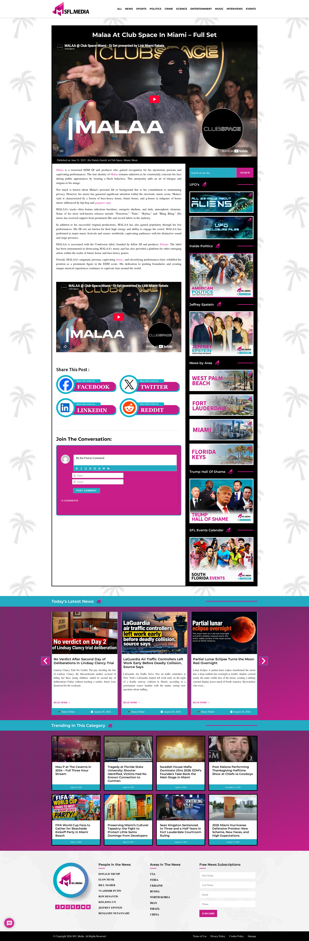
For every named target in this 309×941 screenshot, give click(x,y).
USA (152, 874)
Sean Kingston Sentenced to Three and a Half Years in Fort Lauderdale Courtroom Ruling (180, 830)
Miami (127, 160)
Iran (153, 903)
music (119, 259)
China (154, 914)
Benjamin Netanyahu (114, 913)
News (129, 8)
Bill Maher (106, 885)
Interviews (235, 8)
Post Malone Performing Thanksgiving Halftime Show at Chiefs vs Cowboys (232, 770)
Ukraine (156, 886)
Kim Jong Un (107, 902)
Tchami (164, 244)
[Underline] (86, 468)
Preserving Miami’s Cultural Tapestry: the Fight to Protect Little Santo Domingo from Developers (128, 830)
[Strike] (90, 468)
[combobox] (212, 173)
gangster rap (102, 202)
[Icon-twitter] (62, 907)
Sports (141, 8)
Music (219, 8)
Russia (155, 891)
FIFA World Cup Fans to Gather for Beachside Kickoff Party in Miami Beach (72, 830)
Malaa (59, 170)
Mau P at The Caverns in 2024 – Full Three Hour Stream (73, 770)
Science (181, 8)
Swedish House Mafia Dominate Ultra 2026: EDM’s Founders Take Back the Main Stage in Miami (180, 772)
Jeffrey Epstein (110, 907)
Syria (154, 880)
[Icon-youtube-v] (83, 907)
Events (251, 8)
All (119, 8)
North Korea (160, 897)
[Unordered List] (99, 468)
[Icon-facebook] (57, 907)
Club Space (116, 160)
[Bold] (77, 468)
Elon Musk (106, 879)
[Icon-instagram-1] (68, 907)
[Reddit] (88, 907)
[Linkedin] (73, 907)
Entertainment (201, 8)
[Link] (108, 468)
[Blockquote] (104, 468)
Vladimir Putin (109, 890)
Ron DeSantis (108, 896)
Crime (169, 8)
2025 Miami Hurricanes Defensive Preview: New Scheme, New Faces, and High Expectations (230, 830)
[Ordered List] (95, 468)
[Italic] (81, 468)
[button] (45, 661)
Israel (155, 909)
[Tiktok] (78, 907)
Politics (155, 8)
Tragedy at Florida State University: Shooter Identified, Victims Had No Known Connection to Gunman (127, 773)
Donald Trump (109, 874)
